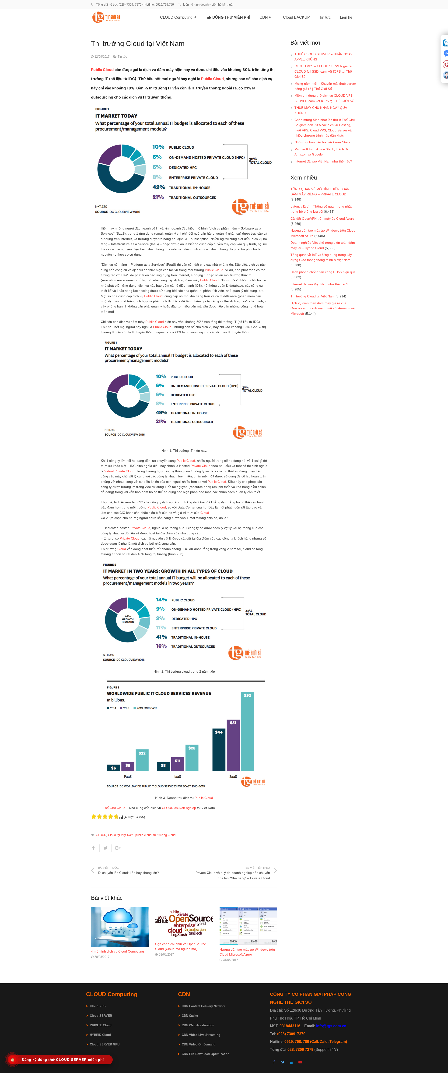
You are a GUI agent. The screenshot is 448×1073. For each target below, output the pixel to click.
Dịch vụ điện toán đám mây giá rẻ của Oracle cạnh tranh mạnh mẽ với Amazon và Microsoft (322, 308)
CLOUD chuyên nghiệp (179, 808)
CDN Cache (190, 1015)
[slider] (105, 816)
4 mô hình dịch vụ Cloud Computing (117, 951)
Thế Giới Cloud (114, 808)
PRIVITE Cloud (101, 1025)
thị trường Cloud (164, 835)
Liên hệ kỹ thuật (222, 4)
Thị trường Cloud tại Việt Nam (312, 296)
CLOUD (101, 835)
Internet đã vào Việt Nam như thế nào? (323, 161)
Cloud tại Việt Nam (120, 835)
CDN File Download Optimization (205, 1054)
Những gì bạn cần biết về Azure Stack (322, 142)
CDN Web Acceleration (198, 1025)
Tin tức (122, 56)
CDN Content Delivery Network (203, 1006)
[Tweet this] (106, 848)
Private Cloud (200, 466)
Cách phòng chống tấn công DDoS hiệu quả (323, 272)
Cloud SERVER (101, 1015)
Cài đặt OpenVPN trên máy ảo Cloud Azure (322, 218)
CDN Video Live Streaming (201, 1035)
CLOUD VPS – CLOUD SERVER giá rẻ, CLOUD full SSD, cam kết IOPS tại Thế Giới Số (323, 71)
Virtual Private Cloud (119, 471)
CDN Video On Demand (198, 1044)
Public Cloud (102, 69)
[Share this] (95, 848)
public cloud (143, 835)
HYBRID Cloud (100, 1035)
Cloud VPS (96, 1006)
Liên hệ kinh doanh (196, 4)
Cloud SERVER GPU (104, 1044)
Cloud (204, 513)
